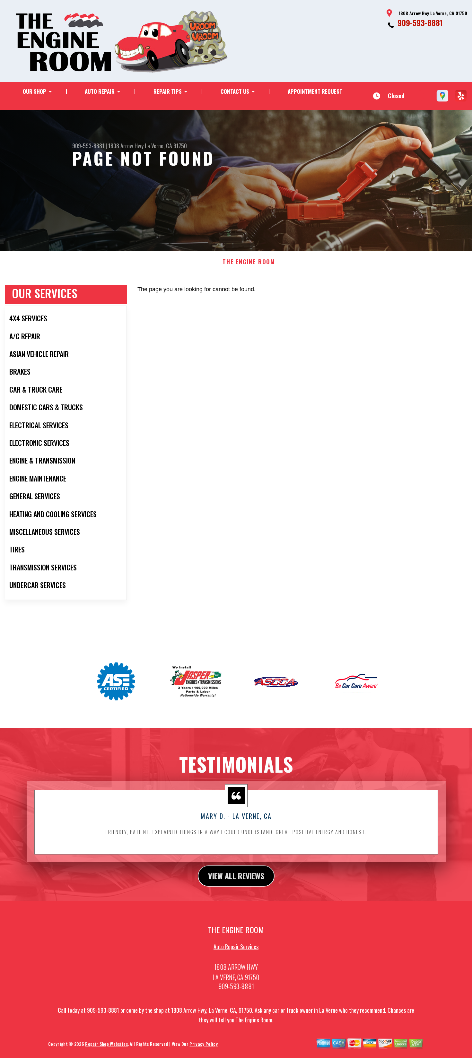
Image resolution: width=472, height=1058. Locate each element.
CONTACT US (235, 91)
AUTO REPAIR (100, 91)
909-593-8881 (420, 22)
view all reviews (236, 875)
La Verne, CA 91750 (166, 146)
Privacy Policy (203, 1043)
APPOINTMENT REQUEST (315, 91)
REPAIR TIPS (167, 91)
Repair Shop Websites (106, 1043)
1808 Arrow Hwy (126, 146)
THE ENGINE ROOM (249, 261)
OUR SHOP (34, 91)
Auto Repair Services (236, 946)
